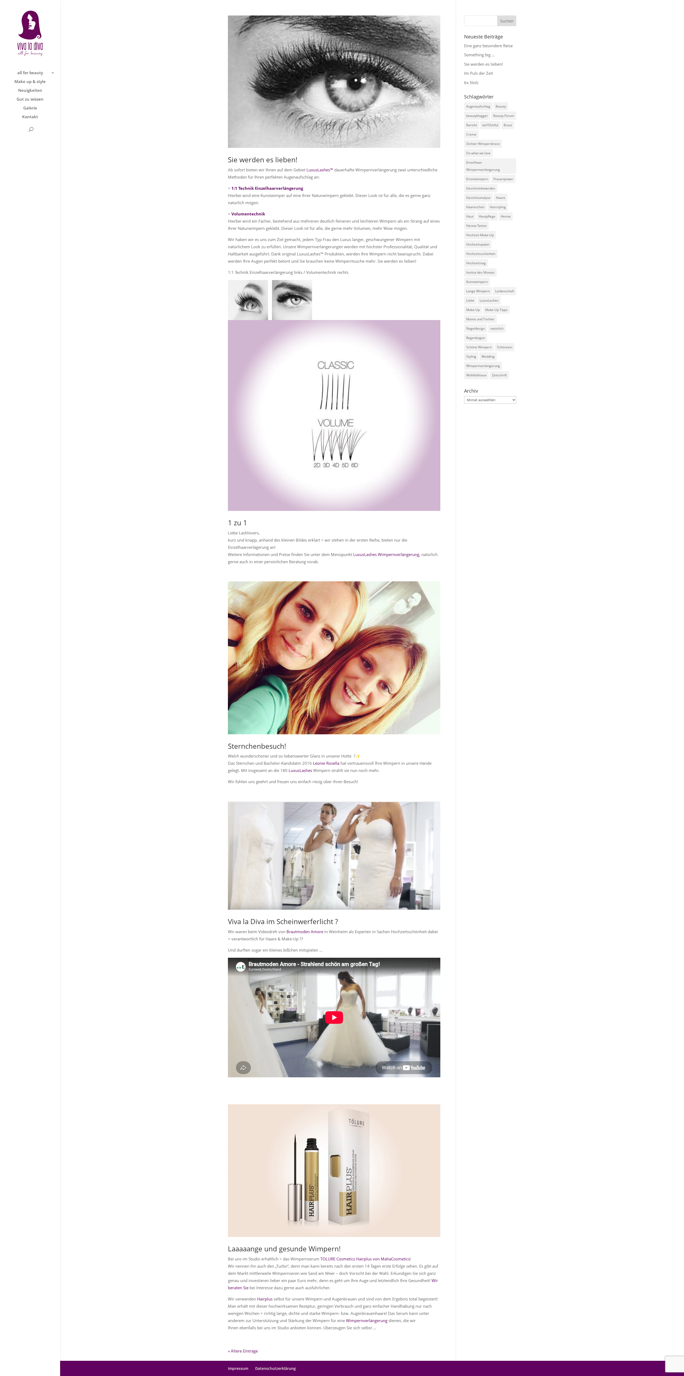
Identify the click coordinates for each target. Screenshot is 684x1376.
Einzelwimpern (477, 179)
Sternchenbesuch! (257, 746)
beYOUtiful (490, 125)
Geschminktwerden (480, 188)
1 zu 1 (237, 522)
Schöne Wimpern (479, 347)
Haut (469, 216)
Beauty (501, 106)
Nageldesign (475, 328)
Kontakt (30, 117)
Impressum (238, 1368)
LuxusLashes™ (319, 169)
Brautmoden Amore (304, 931)
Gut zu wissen (30, 99)
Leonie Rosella (326, 763)
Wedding (488, 356)
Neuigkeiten (30, 90)
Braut (508, 125)
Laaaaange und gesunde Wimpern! (284, 1248)
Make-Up (473, 309)
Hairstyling (498, 207)
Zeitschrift (499, 375)
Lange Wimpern (478, 291)
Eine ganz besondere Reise (488, 45)
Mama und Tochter (480, 319)
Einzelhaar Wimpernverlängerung (483, 166)
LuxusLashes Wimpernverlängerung (386, 554)
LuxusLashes (300, 770)
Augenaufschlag (478, 106)
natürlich (496, 328)
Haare (500, 197)
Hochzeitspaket (477, 244)
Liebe (470, 300)
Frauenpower (503, 179)
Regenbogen (475, 338)
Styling (471, 356)
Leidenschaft (504, 291)
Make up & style (30, 82)
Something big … (479, 54)
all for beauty (30, 73)
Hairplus (265, 1299)
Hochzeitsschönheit (480, 253)
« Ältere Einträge (243, 1351)
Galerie (30, 108)
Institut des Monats (480, 272)
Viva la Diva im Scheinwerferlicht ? (283, 921)
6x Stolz (471, 82)
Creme (471, 134)
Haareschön (475, 207)
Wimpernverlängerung (366, 1320)
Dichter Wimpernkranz (483, 143)
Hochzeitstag (476, 263)
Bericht (471, 125)
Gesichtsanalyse (478, 197)
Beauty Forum (503, 115)
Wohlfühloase (476, 375)
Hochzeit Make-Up (480, 235)
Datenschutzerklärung (275, 1368)
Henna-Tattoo (476, 225)
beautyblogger (477, 115)
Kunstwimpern (477, 281)
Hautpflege (487, 216)
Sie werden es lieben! (262, 159)
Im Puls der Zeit (478, 73)
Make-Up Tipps (496, 309)
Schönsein (504, 347)
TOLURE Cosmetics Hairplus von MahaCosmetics (365, 1258)
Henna (506, 216)
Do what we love (478, 153)
